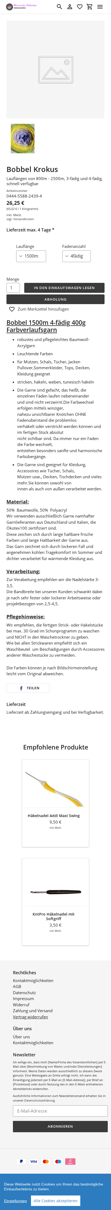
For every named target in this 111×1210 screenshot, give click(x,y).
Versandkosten (23, 219)
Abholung (55, 299)
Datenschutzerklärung (39, 1100)
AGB (17, 986)
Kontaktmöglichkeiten (33, 980)
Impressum (23, 998)
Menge (12, 279)
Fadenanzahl (74, 246)
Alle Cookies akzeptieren (56, 1200)
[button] (28, 688)
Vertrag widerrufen (30, 1016)
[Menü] (100, 6)
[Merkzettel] (80, 6)
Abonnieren (60, 1126)
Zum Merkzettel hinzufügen (43, 309)
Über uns (21, 1036)
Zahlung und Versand (33, 1010)
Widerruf (21, 1004)
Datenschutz (24, 992)
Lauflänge (25, 246)
